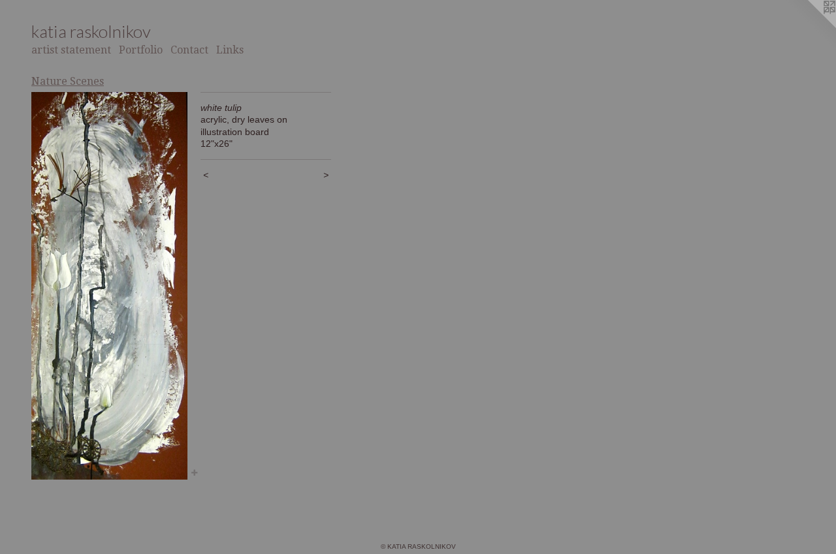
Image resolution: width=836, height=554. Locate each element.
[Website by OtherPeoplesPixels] (810, 26)
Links (230, 50)
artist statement (71, 50)
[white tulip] (109, 286)
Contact (189, 50)
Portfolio (141, 50)
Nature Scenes (67, 81)
